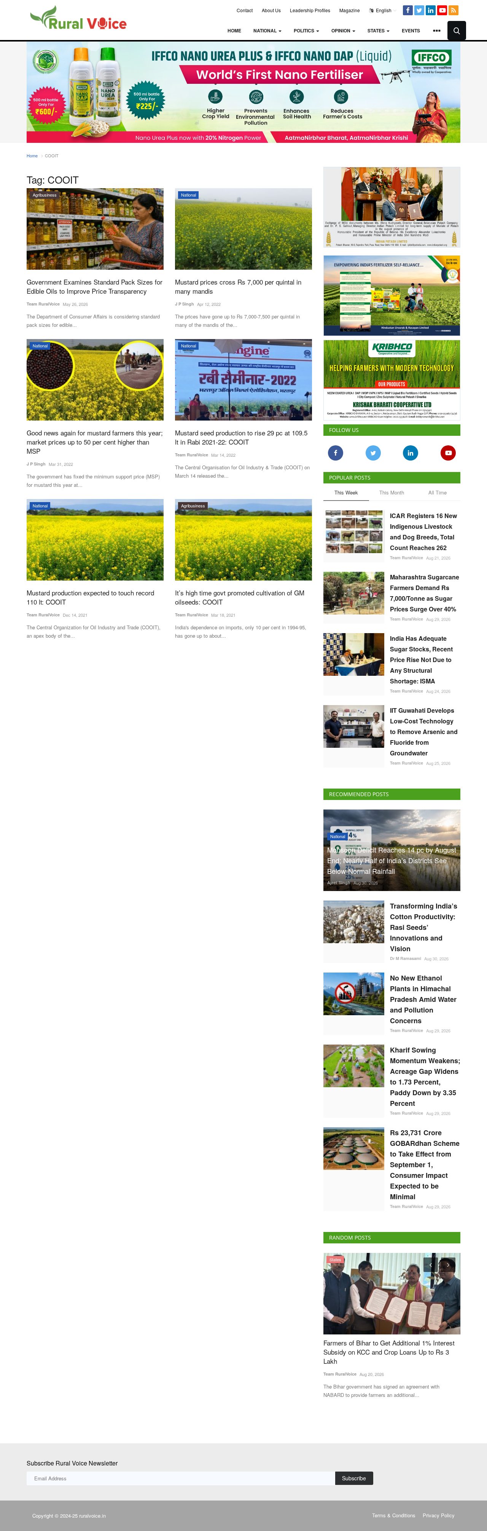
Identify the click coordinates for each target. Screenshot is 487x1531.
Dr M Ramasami (405, 958)
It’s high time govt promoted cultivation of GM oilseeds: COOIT (239, 597)
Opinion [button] (341, 30)
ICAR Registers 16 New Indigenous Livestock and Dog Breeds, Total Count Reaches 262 (423, 531)
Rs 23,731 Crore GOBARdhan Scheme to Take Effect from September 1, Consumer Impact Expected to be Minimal (425, 1164)
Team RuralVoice (43, 304)
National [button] (265, 30)
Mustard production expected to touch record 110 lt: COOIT (90, 597)
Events (411, 30)
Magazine (349, 10)
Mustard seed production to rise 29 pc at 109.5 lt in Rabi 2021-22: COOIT (241, 437)
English (383, 10)
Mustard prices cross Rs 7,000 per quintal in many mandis (238, 286)
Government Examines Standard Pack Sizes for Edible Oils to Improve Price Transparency (94, 286)
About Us (271, 10)
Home (234, 30)
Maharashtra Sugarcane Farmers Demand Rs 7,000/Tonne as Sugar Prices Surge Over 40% (424, 593)
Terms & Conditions (393, 1515)
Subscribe (354, 1478)
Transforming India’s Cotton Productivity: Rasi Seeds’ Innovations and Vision (423, 927)
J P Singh (184, 304)
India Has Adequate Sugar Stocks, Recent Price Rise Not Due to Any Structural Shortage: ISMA (421, 659)
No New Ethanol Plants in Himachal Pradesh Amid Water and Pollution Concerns (423, 999)
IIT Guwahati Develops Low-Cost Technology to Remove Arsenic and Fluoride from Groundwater (424, 731)
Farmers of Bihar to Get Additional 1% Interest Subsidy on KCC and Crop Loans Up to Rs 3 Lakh (389, 1352)
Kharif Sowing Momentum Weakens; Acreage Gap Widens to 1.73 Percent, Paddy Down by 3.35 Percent (425, 1076)
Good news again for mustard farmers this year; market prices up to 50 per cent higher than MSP (95, 442)
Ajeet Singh (338, 882)
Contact (245, 10)
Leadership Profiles (310, 10)
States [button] (377, 30)
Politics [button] (304, 30)
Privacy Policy (439, 1515)
